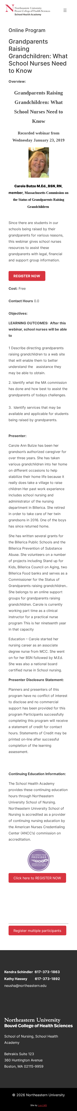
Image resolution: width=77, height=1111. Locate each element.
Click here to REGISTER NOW (37, 878)
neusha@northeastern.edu (25, 985)
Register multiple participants (37, 930)
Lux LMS (42, 1105)
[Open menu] (65, 10)
